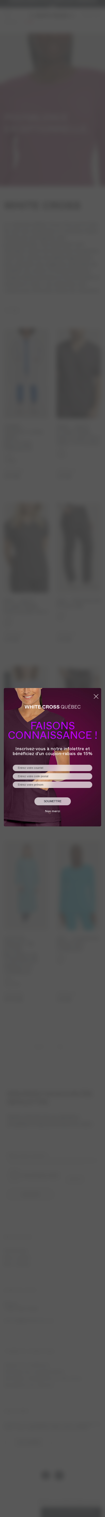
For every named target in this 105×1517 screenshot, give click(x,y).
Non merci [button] (52, 811)
